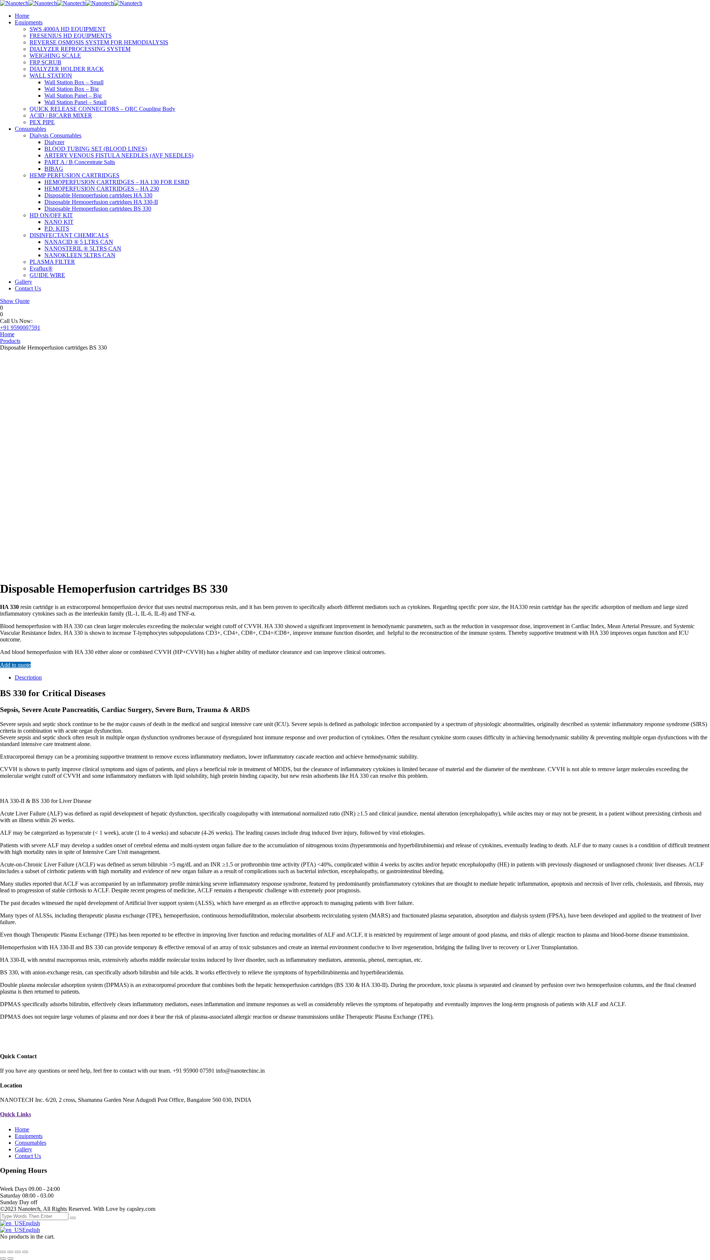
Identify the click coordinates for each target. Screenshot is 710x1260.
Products (10, 341)
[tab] (362, 677)
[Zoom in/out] (25, 1252)
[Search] (73, 1218)
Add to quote (15, 665)
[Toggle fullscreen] (18, 1252)
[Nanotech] (14, 3)
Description (28, 677)
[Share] (10, 1252)
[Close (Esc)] (3, 1252)
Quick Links (15, 1114)
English (31, 1223)
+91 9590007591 (20, 327)
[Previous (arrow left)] (3, 1258)
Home (7, 334)
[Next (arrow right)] (10, 1258)
